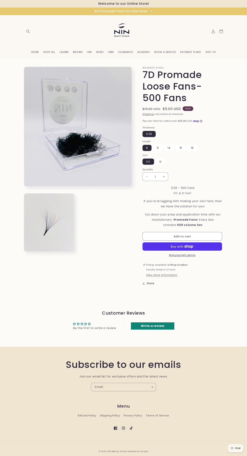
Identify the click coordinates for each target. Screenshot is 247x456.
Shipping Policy (110, 415)
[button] (28, 31)
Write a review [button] (152, 326)
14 (169, 148)
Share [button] (150, 283)
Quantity (147, 169)
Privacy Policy (133, 415)
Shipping (148, 114)
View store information (161, 275)
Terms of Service (157, 415)
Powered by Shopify (138, 451)
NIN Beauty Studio (117, 451)
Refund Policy (87, 415)
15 (181, 148)
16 (192, 148)
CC (148, 161)
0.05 (149, 134)
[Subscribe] (152, 387)
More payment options (182, 255)
